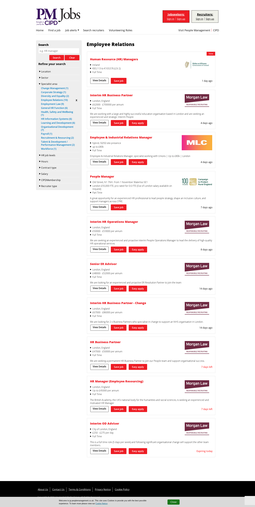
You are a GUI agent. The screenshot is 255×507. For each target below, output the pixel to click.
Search (57, 57)
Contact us (58, 489)
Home (40, 30)
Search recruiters (93, 30)
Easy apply (138, 123)
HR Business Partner (105, 342)
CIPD (216, 30)
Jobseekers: (176, 14)
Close (173, 502)
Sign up (181, 18)
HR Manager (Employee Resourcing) (116, 381)
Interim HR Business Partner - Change (118, 303)
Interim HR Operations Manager (114, 222)
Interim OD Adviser (104, 423)
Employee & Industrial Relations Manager (121, 137)
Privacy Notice (103, 489)
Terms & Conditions (80, 489)
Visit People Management (194, 30)
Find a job (54, 30)
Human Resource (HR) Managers (114, 59)
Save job (118, 80)
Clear (72, 57)
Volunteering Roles (120, 30)
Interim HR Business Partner (111, 95)
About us (43, 489)
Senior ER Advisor (103, 264)
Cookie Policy (122, 489)
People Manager (102, 176)
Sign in (170, 18)
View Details (99, 80)
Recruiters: (205, 14)
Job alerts (71, 30)
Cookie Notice (101, 503)
